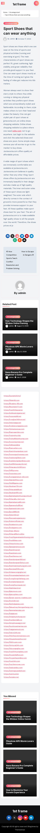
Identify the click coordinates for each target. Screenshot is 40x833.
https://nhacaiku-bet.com (14, 499)
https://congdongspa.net (14, 582)
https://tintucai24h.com (13, 645)
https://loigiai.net (10, 613)
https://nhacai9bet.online (14, 534)
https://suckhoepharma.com (15, 626)
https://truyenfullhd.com (13, 655)
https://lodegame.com (13, 527)
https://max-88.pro (11, 531)
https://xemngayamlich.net (14, 671)
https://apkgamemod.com (14, 547)
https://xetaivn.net (11, 677)
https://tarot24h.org (12, 632)
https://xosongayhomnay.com (16, 454)
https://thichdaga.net (12, 423)
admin (12, 39)
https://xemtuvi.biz (11, 674)
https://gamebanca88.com (14, 502)
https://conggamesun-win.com (16, 477)
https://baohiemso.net (13, 556)
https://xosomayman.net (14, 442)
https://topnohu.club (12, 435)
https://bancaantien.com (14, 432)
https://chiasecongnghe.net (15, 572)
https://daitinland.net (12, 588)
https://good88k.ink (11, 512)
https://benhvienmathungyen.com (17, 566)
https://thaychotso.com (13, 543)
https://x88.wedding (12, 445)
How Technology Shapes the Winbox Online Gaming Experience (19, 323)
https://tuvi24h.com (12, 661)
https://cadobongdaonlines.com (17, 461)
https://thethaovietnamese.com (17, 636)
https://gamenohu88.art (13, 505)
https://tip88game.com (13, 483)
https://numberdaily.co (13, 620)
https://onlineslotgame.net (14, 413)
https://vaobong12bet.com (14, 457)
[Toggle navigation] (3, 3)
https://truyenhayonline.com (15, 658)
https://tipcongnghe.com (14, 648)
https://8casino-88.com (13, 403)
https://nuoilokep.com (12, 540)
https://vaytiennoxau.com (14, 664)
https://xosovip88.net (12, 416)
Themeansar (20, 830)
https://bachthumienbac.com (15, 451)
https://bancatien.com (13, 448)
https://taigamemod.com (14, 629)
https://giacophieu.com (13, 594)
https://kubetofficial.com (14, 521)
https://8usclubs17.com (13, 407)
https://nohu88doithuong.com (16, 438)
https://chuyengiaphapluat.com (16, 575)
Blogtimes (32, 826)
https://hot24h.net (11, 601)
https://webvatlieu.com (13, 667)
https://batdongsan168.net (15, 559)
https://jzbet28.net (11, 515)
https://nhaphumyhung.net (14, 616)
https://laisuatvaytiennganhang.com (18, 607)
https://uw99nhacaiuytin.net (15, 464)
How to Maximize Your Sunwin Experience (17, 791)
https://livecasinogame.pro (14, 518)
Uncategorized (11, 23)
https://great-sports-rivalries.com (17, 597)
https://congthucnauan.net (15, 585)
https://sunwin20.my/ (12, 396)
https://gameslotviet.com (14, 508)
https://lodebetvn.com (13, 524)
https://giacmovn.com (12, 591)
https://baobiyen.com (12, 553)
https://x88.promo (11, 470)
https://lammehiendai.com (14, 610)
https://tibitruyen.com (13, 642)
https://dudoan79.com (13, 486)
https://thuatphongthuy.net (15, 639)
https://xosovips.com (12, 473)
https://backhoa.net (12, 550)
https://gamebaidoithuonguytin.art (18, 496)
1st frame (19, 4)
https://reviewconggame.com (15, 426)
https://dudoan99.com (13, 492)
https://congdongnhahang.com (16, 578)
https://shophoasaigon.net (14, 623)
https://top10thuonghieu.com (16, 651)
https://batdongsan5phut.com (16, 562)
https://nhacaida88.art (13, 489)
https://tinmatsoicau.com (14, 429)
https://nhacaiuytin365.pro (15, 467)
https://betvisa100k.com (14, 569)
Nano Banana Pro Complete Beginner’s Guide (18, 373)
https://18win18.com (11, 400)
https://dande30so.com (13, 480)
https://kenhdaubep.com (14, 604)
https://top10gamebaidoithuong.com (19, 537)
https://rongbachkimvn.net (14, 419)
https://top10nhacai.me (13, 410)
